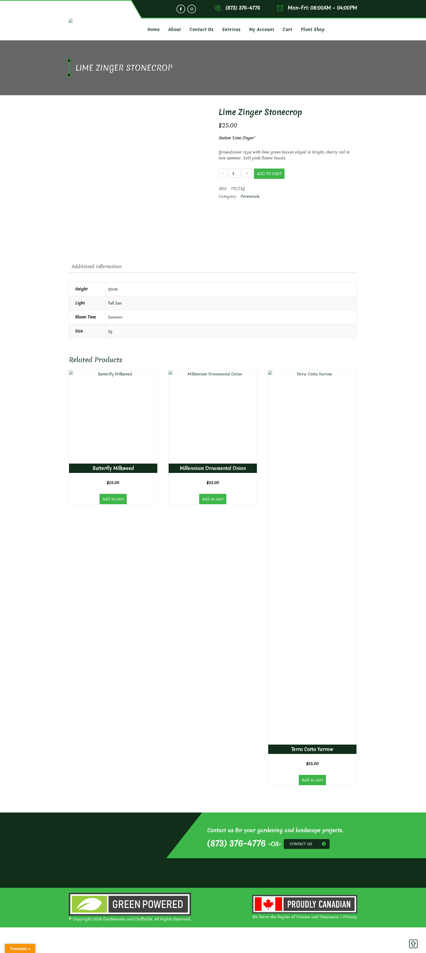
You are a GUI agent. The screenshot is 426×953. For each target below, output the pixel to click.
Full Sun (115, 303)
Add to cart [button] (113, 499)
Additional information (97, 266)
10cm (113, 289)
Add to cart (269, 173)
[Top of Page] (413, 945)
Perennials (250, 196)
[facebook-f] (181, 9)
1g (110, 331)
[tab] (96, 266)
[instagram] (191, 9)
